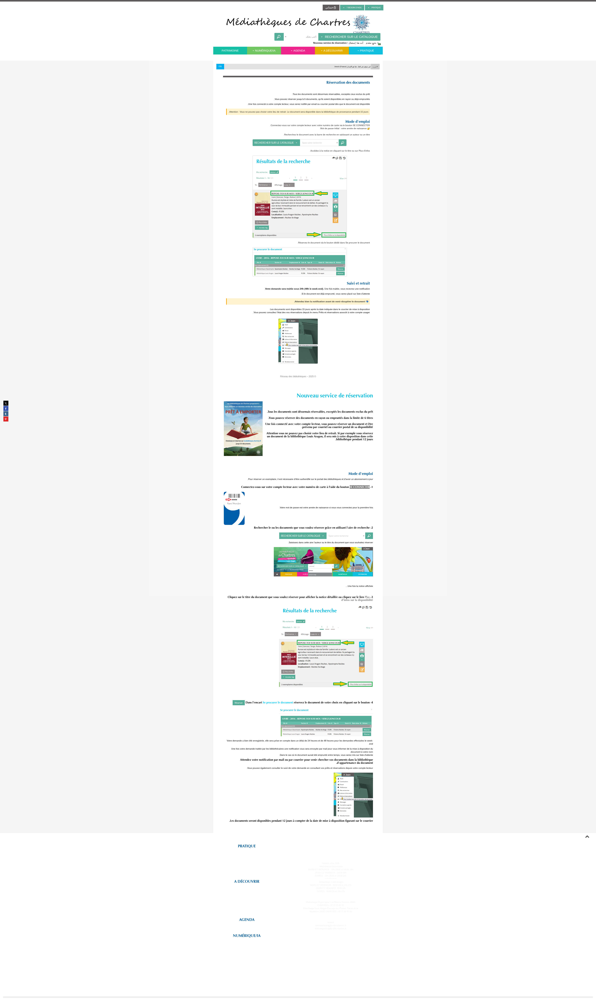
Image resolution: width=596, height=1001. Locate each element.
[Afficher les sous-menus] (369, 7)
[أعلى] (587, 837)
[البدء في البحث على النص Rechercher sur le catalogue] (279, 37)
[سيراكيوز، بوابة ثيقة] (298, 24)
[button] (375, 66)
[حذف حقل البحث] (286, 37)
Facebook (332, 845)
